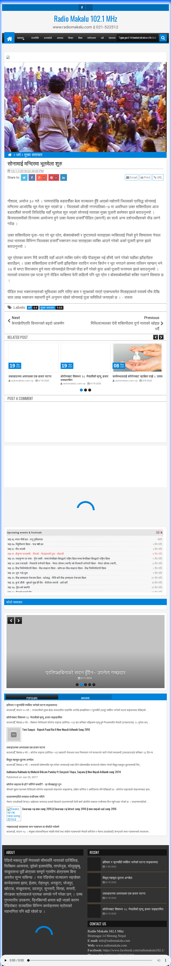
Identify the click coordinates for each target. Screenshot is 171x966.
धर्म (102, 37)
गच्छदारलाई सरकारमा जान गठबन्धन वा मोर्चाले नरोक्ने (32, 826)
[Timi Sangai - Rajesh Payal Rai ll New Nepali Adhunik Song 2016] (13, 734)
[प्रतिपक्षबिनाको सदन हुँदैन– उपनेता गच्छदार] (85, 651)
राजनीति (35, 37)
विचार (70, 37)
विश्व (80, 37)
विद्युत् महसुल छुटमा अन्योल (19, 759)
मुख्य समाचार (51, 308)
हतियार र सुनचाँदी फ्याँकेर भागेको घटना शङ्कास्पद (31, 705)
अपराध (60, 37)
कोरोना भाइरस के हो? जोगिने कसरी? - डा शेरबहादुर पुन (33, 784)
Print (146, 177)
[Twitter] (89, 7)
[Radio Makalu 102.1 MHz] (9, 37)
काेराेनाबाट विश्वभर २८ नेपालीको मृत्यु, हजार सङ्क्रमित (84, 378)
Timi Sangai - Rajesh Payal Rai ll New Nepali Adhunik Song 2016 (56, 729)
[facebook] (82, 7)
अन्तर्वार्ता (48, 37)
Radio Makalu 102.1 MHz (85, 18)
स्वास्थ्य (112, 37)
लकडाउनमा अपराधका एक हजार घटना (30, 376)
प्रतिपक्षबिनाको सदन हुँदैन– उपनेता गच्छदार (85, 672)
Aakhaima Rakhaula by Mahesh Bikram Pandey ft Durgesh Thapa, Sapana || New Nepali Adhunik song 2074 (63, 772)
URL (159, 177)
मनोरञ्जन (91, 37)
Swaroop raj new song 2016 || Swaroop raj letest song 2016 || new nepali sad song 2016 (69, 808)
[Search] (163, 38)
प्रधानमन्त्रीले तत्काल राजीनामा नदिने (25, 796)
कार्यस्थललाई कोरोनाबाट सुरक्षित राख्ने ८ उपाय (137, 376)
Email (133, 177)
